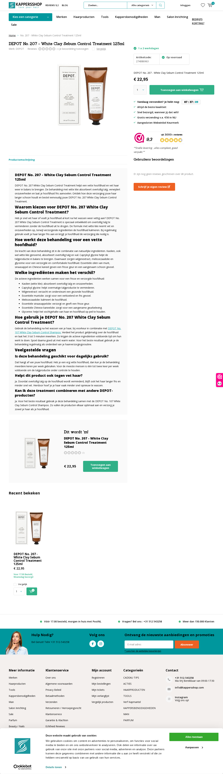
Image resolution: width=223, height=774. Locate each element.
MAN (126, 714)
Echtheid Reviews (55, 726)
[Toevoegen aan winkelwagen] (31, 591)
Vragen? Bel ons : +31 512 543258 (142, 621)
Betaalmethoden (54, 696)
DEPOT (20, 48)
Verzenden (51, 702)
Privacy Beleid (53, 689)
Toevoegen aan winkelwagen (100, 466)
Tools (105, 17)
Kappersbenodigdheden (131, 17)
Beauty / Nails (17, 726)
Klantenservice (53, 714)
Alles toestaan (194, 736)
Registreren (98, 677)
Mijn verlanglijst (100, 696)
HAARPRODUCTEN (134, 689)
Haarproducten (84, 17)
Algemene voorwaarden (58, 683)
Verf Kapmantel (132, 702)
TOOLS (127, 696)
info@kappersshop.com (189, 687)
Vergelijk (22, 584)
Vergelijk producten (102, 702)
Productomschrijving (22, 159)
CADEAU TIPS (131, 677)
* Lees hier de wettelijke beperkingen (143, 651)
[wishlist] (203, 5)
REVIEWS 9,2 (52, 5)
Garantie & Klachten (56, 720)
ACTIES (127, 683)
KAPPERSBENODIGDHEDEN (139, 708)
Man (157, 17)
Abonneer (186, 644)
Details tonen (54, 767)
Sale (14, 25)
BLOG (65, 5)
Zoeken (160, 5)
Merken (61, 17)
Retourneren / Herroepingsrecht (63, 708)
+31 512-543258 (184, 677)
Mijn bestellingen (101, 683)
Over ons (50, 677)
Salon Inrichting (177, 17)
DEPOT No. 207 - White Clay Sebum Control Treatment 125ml (28, 559)
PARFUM (128, 720)
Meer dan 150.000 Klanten (198, 621)
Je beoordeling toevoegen (74, 48)
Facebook (92, 643)
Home (12, 35)
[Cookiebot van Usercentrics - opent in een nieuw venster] (22, 767)
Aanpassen (192, 747)
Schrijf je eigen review (153, 186)
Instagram (100, 643)
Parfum (13, 720)
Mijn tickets (98, 689)
